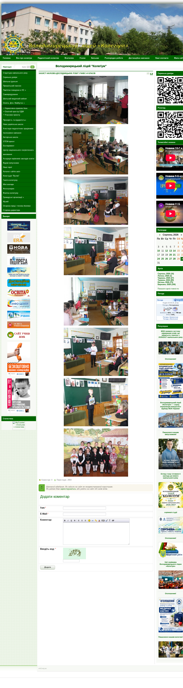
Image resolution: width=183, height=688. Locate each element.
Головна (6, 58)
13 (170, 251)
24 (158, 259)
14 (174, 251)
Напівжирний (64, 520)
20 (170, 255)
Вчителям (69, 58)
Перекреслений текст (74, 520)
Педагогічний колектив (48, 58)
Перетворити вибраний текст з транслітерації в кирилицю (109, 520)
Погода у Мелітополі (170, 319)
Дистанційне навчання (139, 58)
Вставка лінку (92, 520)
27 (170, 259)
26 (166, 259)
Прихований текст (103, 520)
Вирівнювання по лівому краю (78, 520)
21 (174, 255)
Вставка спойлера (113, 520)
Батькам (95, 58)
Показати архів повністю (168, 289)
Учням (82, 58)
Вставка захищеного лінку (96, 520)
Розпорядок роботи (114, 58)
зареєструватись (68, 489)
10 (158, 251)
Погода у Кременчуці (170, 317)
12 (166, 251)
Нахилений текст (68, 520)
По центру (82, 520)
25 (162, 259)
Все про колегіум (24, 58)
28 (174, 259)
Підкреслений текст (71, 520)
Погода (160, 300)
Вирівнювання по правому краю (85, 520)
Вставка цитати (106, 520)
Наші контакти (161, 58)
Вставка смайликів (89, 520)
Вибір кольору (99, 520)
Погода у (171, 305)
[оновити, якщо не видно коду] (74, 558)
